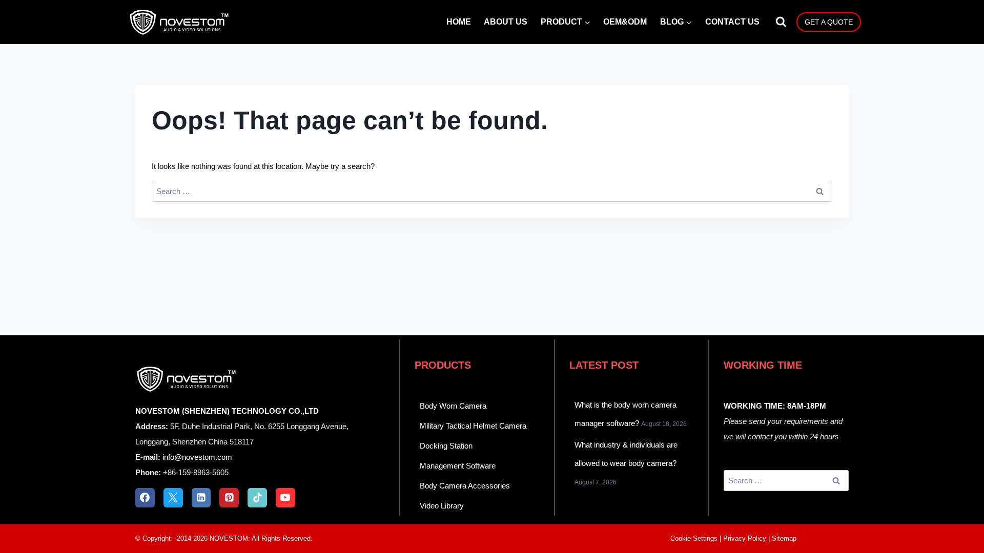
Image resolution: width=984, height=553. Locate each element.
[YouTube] (285, 497)
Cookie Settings (693, 538)
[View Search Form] (781, 22)
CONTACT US (732, 21)
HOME (458, 21)
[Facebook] (145, 497)
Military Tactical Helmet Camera (473, 425)
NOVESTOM (229, 538)
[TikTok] (257, 497)
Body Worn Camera (453, 405)
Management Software (458, 465)
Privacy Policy (744, 538)
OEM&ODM (625, 21)
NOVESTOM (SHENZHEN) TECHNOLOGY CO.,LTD (227, 411)
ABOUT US (505, 21)
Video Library (442, 505)
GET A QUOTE (829, 22)
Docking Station (446, 445)
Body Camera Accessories (465, 485)
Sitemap (784, 538)
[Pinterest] (229, 497)
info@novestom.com (197, 457)
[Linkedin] (201, 497)
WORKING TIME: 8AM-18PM (775, 405)
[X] (173, 497)
